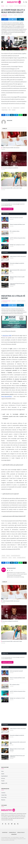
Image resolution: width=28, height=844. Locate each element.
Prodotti (2, 780)
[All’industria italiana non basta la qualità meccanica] (5, 278)
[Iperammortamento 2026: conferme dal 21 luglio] (14, 179)
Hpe (8, 107)
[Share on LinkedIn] (20, 19)
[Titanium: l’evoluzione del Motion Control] (5, 226)
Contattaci (3, 792)
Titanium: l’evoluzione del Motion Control (17, 224)
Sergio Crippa (4, 109)
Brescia (8, 555)
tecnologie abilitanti (21, 557)
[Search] (26, 2)
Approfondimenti (4, 776)
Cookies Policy (4, 795)
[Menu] (2, 2)
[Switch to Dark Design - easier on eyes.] (24, 2)
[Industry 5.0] (14, 2)
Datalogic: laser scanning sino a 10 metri (17, 244)
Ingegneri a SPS (4, 783)
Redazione (4, 14)
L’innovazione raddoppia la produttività (10, 167)
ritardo (14, 557)
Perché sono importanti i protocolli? (16, 217)
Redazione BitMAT (6, 300)
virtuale (13, 109)
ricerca (10, 557)
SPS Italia (3, 778)
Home (2, 771)
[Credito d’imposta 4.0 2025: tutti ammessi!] (14, 139)
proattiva (22, 107)
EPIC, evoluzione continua (14, 231)
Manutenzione (16, 107)
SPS (9, 109)
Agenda (2, 773)
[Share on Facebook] (5, 19)
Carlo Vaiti (4, 107)
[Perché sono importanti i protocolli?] (5, 219)
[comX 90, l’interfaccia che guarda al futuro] (5, 239)
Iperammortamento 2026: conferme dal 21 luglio (12, 188)
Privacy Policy (4, 797)
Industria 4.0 (4, 557)
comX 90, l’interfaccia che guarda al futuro (17, 237)
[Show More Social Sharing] (25, 19)
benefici (3, 555)
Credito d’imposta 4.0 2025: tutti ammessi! (10, 147)
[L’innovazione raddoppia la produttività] (14, 159)
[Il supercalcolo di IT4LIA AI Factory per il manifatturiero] (5, 285)
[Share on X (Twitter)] (12, 19)
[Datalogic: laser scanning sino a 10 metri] (5, 246)
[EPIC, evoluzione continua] (5, 232)
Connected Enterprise (15, 555)
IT (11, 107)
